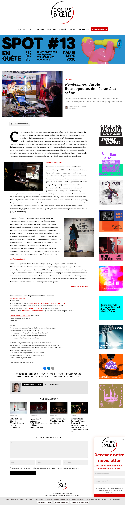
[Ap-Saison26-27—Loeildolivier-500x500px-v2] (111, 310)
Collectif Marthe (23, 376)
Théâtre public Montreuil (17, 298)
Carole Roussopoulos (69, 374)
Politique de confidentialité (79, 502)
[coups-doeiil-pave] (111, 223)
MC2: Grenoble (43, 376)
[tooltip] (117, 12)
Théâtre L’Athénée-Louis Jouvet (20, 316)
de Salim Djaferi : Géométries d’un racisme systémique (17, 423)
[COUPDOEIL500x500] (111, 339)
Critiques (69, 79)
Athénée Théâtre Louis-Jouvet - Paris (35, 374)
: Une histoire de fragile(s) (58, 421)
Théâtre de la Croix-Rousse (68, 376)
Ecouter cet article (21, 124)
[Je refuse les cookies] (123, 501)
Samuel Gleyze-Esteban (77, 107)
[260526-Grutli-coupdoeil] (111, 165)
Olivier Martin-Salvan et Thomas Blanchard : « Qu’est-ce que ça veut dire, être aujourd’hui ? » (79, 425)
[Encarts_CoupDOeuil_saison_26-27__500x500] (111, 398)
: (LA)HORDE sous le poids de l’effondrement (38, 423)
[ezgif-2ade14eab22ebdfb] (111, 369)
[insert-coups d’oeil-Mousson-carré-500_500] (111, 281)
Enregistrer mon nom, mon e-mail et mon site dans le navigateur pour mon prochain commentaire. (45, 468)
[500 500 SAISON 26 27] (111, 251)
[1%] (111, 136)
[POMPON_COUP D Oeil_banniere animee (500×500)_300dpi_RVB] (111, 195)
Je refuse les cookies (61, 502)
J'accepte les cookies (45, 502)
